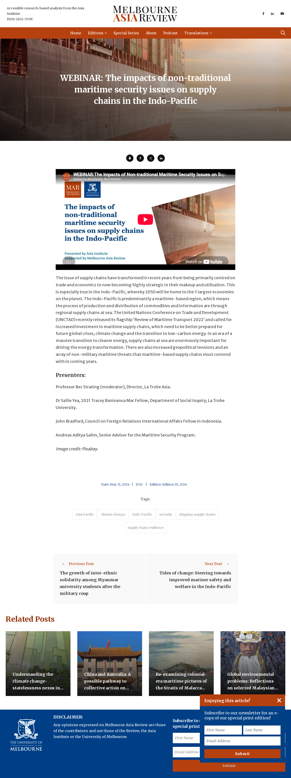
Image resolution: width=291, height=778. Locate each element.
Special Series (126, 33)
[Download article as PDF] (129, 158)
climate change (113, 514)
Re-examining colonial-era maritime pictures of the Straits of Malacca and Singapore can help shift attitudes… (181, 688)
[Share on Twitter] (150, 158)
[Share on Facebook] (140, 158)
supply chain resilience (146, 528)
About (151, 33)
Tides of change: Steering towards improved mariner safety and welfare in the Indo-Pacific (195, 579)
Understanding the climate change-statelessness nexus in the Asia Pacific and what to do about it (36, 688)
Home (75, 33)
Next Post (213, 563)
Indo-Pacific (142, 514)
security (165, 514)
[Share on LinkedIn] (161, 158)
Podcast (170, 33)
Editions (95, 33)
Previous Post (81, 563)
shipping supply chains (197, 514)
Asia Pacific (85, 514)
